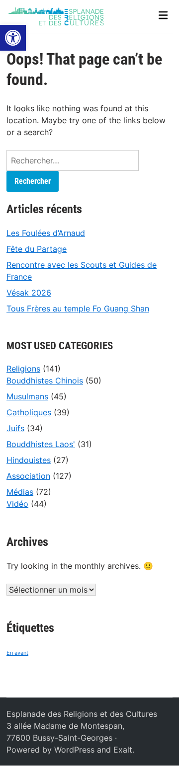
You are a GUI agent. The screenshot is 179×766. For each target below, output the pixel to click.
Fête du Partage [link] (36, 249)
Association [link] (28, 476)
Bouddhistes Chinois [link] (44, 380)
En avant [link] (17, 653)
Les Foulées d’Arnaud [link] (45, 233)
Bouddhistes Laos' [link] (40, 444)
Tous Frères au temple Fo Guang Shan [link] (77, 308)
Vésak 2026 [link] (28, 293)
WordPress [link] (74, 750)
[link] (13, 38)
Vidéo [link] (17, 504)
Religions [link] (23, 369)
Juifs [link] (15, 428)
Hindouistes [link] (28, 460)
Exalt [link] (122, 750)
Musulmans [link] (27, 396)
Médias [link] (19, 492)
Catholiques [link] (28, 412)
